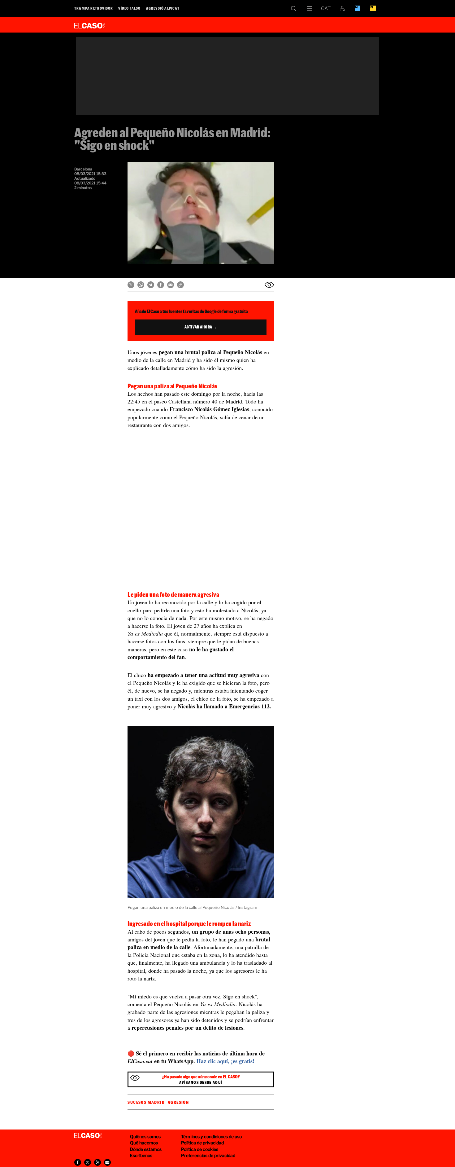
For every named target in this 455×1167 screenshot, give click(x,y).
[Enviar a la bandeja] (269, 284)
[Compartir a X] (87, 1162)
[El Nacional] (373, 8)
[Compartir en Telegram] (150, 284)
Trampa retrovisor (93, 8)
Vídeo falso (129, 8)
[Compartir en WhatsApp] (140, 284)
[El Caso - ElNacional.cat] (88, 1135)
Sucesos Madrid (146, 1102)
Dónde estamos (146, 1149)
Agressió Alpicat (163, 8)
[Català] (326, 8)
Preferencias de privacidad (208, 1155)
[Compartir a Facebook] (77, 1162)
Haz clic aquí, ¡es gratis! (225, 1061)
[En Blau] (357, 8)
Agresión (178, 1102)
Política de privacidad (202, 1142)
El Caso (89, 24)
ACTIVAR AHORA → (200, 327)
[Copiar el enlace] (180, 284)
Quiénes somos (145, 1136)
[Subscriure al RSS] (97, 1162)
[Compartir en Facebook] (160, 284)
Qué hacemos (144, 1142)
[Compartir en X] (131, 284)
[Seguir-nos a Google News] (107, 1162)
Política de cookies (199, 1149)
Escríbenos (141, 1155)
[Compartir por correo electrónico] (170, 284)
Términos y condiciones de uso (211, 1136)
